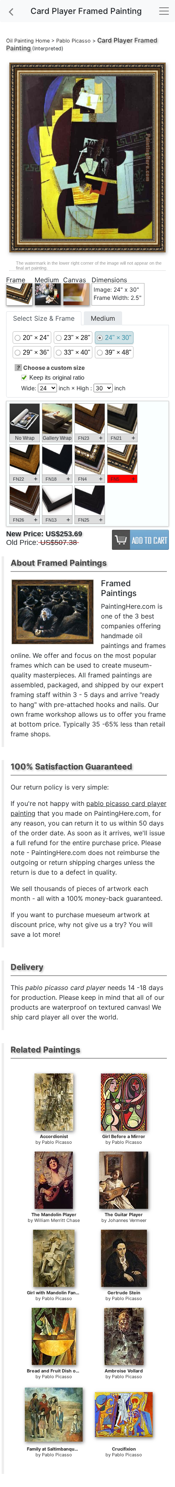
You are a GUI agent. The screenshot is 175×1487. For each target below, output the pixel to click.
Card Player (115, 40)
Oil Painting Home (28, 41)
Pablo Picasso (73, 41)
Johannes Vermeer (127, 1220)
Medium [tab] (103, 318)
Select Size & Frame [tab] (43, 318)
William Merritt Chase (57, 1220)
